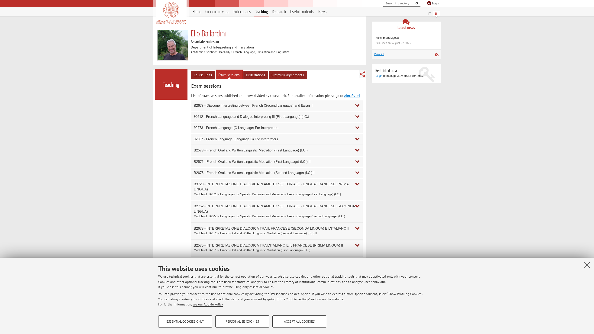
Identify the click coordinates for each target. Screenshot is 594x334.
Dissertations (255, 75)
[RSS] (436, 54)
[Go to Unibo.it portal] (171, 13)
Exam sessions (228, 75)
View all (379, 54)
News (322, 12)
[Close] (587, 265)
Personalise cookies (242, 321)
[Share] (362, 74)
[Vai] (416, 3)
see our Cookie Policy (208, 304)
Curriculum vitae (217, 12)
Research (279, 12)
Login (378, 76)
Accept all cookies (299, 321)
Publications (242, 12)
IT (429, 14)
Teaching (261, 12)
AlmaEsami (352, 95)
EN (436, 14)
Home (197, 12)
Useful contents (302, 12)
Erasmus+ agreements (287, 75)
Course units (203, 75)
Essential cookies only (185, 321)
